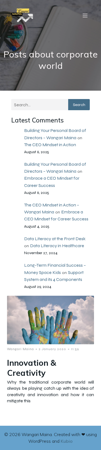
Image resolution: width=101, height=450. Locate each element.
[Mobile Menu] (85, 15)
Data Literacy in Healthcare (57, 245)
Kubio (67, 441)
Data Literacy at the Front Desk (55, 238)
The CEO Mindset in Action (50, 144)
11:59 (75, 349)
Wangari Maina (20, 349)
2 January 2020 (52, 349)
